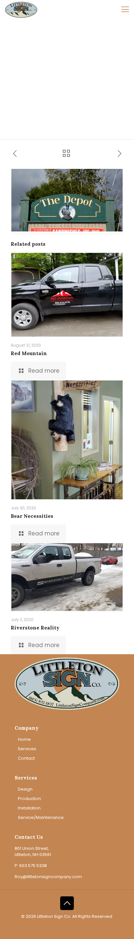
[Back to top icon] (67, 903)
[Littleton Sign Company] (21, 10)
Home (24, 739)
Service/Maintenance (41, 817)
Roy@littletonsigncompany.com (48, 877)
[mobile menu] (125, 9)
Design (25, 789)
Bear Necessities (32, 516)
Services (27, 749)
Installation (29, 808)
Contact (26, 758)
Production (29, 798)
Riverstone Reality (35, 628)
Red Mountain (29, 353)
